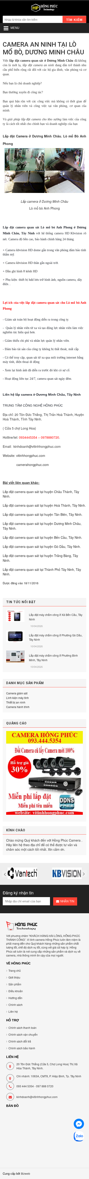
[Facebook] (79, 1124)
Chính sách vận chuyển (23, 1034)
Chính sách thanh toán (22, 1028)
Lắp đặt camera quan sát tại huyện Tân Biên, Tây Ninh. (42, 514)
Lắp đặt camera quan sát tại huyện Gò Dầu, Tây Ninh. (42, 546)
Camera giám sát (16, 693)
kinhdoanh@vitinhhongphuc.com (37, 1097)
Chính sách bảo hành (21, 1048)
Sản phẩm (14, 984)
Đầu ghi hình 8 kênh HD (21, 271)
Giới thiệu (14, 977)
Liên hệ (13, 1011)
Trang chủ (14, 970)
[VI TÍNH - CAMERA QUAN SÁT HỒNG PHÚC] (44, 9)
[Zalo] (79, 1137)
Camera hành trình (17, 707)
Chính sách (15, 1005)
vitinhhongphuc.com (30, 455)
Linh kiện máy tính (17, 698)
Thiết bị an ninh (15, 702)
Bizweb (25, 1173)
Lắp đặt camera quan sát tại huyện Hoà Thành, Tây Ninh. (44, 505)
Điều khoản (15, 991)
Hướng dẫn (15, 998)
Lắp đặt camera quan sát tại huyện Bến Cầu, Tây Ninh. (42, 537)
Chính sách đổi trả (19, 1041)
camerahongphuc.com (32, 464)
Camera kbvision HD (19, 263)
